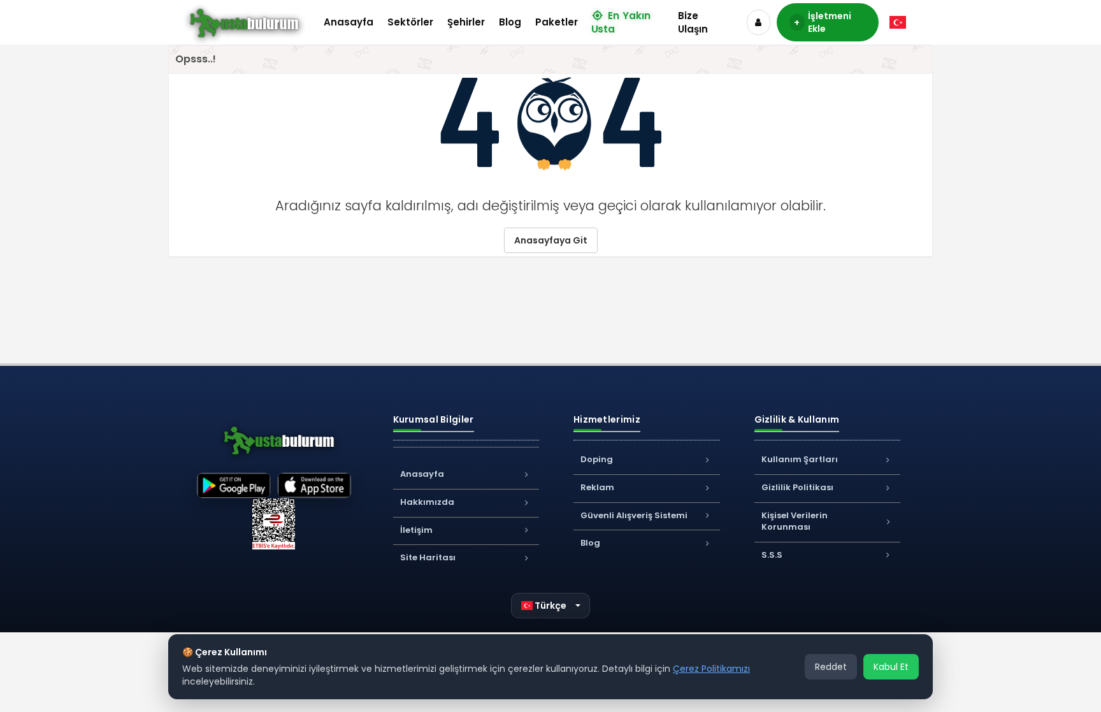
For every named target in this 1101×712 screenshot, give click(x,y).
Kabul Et (891, 666)
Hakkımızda (427, 502)
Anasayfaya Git (550, 240)
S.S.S (771, 555)
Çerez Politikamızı (711, 668)
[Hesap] (758, 22)
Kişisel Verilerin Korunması (794, 521)
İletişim (416, 530)
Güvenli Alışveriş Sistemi (633, 515)
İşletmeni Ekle (822, 22)
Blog (510, 22)
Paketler (556, 22)
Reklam (597, 487)
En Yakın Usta (621, 22)
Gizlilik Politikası (797, 487)
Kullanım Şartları (799, 459)
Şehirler (466, 22)
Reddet (831, 666)
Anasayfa (348, 22)
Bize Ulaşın (693, 22)
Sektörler (410, 22)
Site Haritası (428, 557)
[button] (551, 605)
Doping (596, 459)
